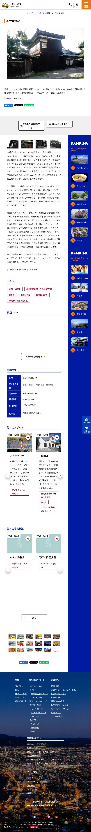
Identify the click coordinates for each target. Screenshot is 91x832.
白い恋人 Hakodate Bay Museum (82, 350)
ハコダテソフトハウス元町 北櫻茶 (29, 456)
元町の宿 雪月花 (47, 557)
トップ (30, 13)
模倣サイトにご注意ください (45, 801)
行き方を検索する (59, 124)
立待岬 (79, 332)
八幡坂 (79, 296)
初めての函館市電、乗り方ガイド (82, 222)
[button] (8, 476)
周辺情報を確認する (34, 356)
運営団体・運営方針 (35, 805)
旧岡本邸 (43, 456)
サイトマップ (52, 805)
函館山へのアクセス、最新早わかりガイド (82, 168)
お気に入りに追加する (31, 126)
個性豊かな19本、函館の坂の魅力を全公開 (82, 204)
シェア (9, 105)
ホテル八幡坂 (17, 557)
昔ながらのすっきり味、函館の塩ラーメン (82, 186)
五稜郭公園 (81, 314)
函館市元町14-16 (13, 98)
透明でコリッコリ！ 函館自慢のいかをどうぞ (82, 240)
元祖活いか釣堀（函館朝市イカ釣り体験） (82, 278)
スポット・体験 (43, 13)
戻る (34, 618)
